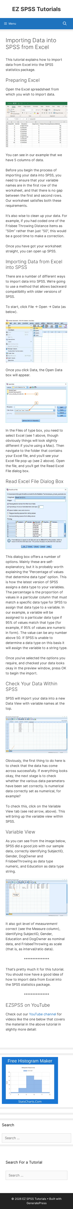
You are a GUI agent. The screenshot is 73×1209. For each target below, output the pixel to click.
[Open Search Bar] (65, 23)
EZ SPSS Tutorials (36, 9)
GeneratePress (37, 1203)
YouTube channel (42, 1014)
